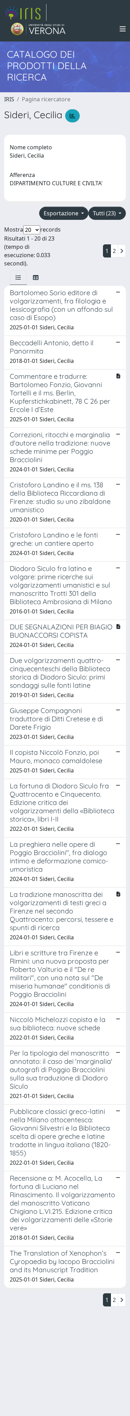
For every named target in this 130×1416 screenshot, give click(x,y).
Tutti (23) (105, 213)
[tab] (18, 277)
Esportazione (62, 213)
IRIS (9, 99)
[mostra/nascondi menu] (123, 29)
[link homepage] (25, 12)
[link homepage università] (38, 29)
